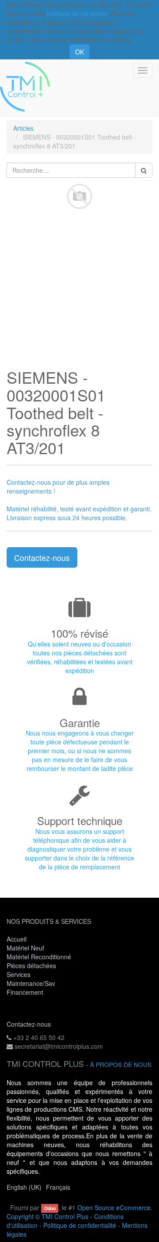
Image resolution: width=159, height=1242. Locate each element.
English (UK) (24, 1187)
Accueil (16, 938)
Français (58, 1187)
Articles (23, 128)
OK (79, 51)
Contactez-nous (42, 557)
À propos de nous (120, 1064)
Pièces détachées (31, 965)
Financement (25, 992)
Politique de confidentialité (79, 1225)
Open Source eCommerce (114, 1207)
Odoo (50, 1208)
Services (19, 974)
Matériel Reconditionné (39, 956)
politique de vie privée (77, 13)
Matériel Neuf (25, 947)
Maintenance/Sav (31, 983)
